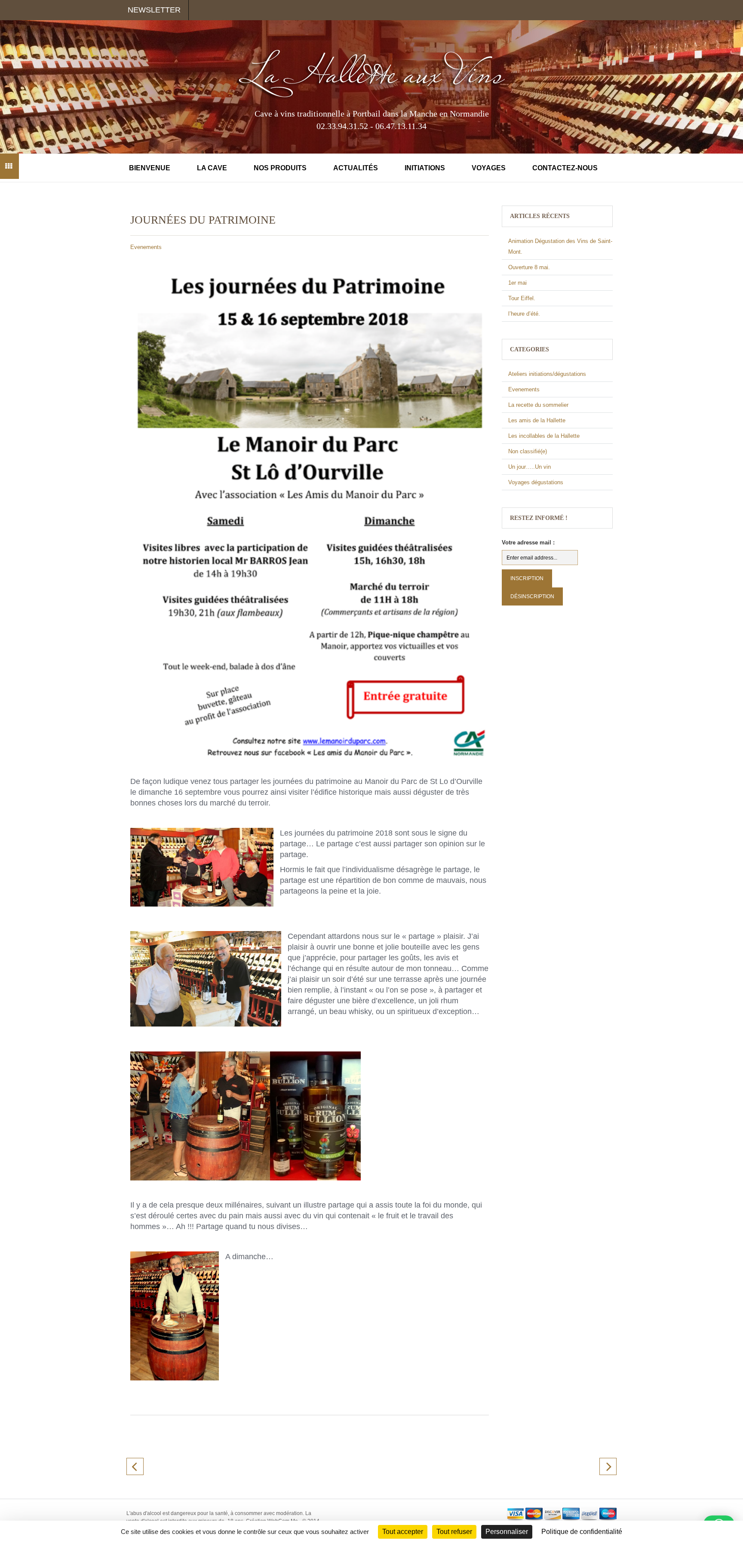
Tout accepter (402, 1531)
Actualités (355, 168)
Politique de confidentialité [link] (581, 1531)
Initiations (425, 168)
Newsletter (154, 10)
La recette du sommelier (538, 405)
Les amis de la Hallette (536, 420)
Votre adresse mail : (528, 542)
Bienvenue (149, 168)
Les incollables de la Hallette (544, 436)
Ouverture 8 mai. (529, 267)
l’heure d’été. (524, 313)
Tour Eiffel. (521, 298)
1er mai (517, 283)
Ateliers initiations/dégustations (547, 374)
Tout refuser (454, 1531)
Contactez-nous (565, 168)
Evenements (146, 247)
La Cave (212, 168)
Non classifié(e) (527, 451)
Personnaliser (506, 1531)
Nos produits (280, 168)
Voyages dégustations (535, 482)
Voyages (489, 168)
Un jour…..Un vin (529, 467)
